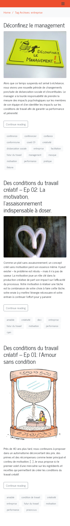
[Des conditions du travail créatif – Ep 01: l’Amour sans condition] (35, 405)
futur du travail (14, 155)
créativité (47, 142)
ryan (9, 332)
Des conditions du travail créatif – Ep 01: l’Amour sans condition (31, 354)
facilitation (56, 148)
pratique (48, 161)
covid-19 (31, 142)
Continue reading (16, 124)
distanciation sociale (17, 148)
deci (39, 319)
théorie (10, 167)
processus (31, 509)
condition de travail (31, 497)
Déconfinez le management (34, 25)
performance (30, 161)
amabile (10, 319)
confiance (48, 136)
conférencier (31, 136)
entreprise (39, 148)
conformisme (13, 142)
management (35, 155)
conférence (12, 136)
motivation (12, 161)
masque (52, 155)
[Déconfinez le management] (35, 54)
